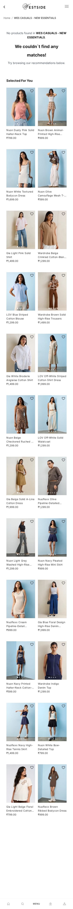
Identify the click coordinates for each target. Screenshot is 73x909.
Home (7, 17)
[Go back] (4, 6)
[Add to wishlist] (32, 91)
